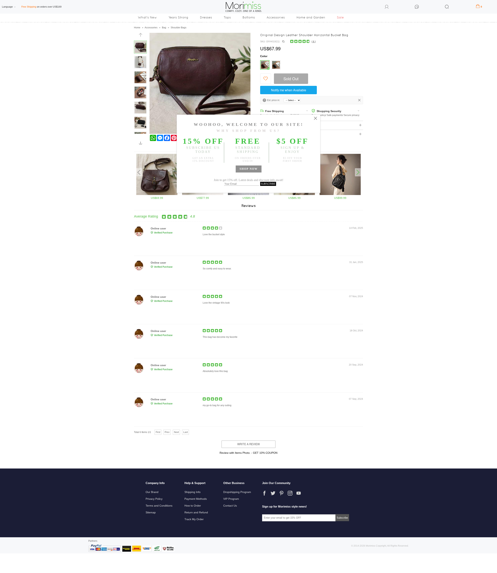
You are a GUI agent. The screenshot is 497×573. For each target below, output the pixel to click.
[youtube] (298, 493)
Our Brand (152, 492)
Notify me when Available (288, 90)
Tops (227, 17)
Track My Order (194, 519)
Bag (164, 27)
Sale (340, 17)
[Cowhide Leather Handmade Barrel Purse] (202, 194)
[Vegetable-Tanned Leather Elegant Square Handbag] (294, 194)
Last (185, 432)
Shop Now (249, 168)
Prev (167, 432)
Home (137, 27)
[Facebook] (264, 493)
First (158, 432)
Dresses (206, 17)
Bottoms (248, 17)
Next (176, 432)
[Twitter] (273, 493)
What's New (147, 17)
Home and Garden (310, 17)
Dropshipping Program (237, 492)
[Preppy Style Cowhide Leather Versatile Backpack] (340, 194)
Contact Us (230, 505)
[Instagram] (290, 493)
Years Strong (178, 17)
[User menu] (387, 7)
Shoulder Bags (178, 27)
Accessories (276, 17)
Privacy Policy (154, 498)
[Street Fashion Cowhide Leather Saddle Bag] (156, 194)
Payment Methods (195, 498)
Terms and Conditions (159, 505)
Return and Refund (196, 512)
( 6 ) (314, 41)
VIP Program (231, 498)
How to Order (192, 505)
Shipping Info (192, 492)
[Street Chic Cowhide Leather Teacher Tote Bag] (248, 194)
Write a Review (248, 444)
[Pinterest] (281, 493)
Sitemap (151, 512)
